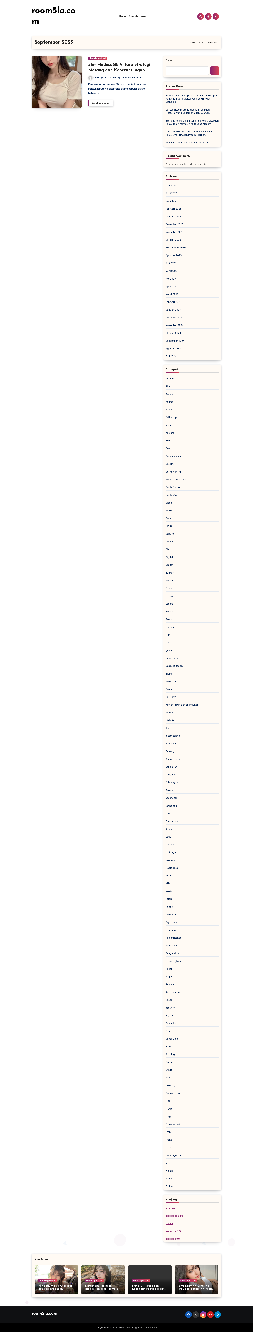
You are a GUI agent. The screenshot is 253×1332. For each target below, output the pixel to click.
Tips (168, 1101)
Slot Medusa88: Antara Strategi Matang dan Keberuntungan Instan (119, 70)
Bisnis (169, 502)
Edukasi (170, 572)
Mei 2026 (171, 201)
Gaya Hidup (172, 658)
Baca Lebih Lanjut (101, 103)
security (170, 1007)
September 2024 (175, 340)
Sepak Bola (172, 1038)
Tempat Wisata (174, 1093)
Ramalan (170, 984)
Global (169, 673)
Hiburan (170, 712)
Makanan (171, 860)
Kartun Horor (173, 759)
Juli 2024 (171, 356)
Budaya (170, 533)
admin (96, 77)
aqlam (169, 409)
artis (168, 425)
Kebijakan (171, 774)
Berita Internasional (177, 479)
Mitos (169, 883)
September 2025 (176, 247)
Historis (170, 720)
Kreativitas (172, 821)
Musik (169, 899)
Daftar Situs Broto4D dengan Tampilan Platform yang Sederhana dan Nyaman (188, 111)
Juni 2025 (171, 271)
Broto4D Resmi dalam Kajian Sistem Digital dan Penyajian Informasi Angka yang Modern (192, 122)
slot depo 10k (173, 1238)
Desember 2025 (174, 224)
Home (123, 16)
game (169, 650)
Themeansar (150, 1327)
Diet (168, 549)
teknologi (171, 1085)
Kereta (169, 790)
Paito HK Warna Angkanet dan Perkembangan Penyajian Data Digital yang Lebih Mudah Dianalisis (191, 98)
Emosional (171, 596)
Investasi (171, 743)
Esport (169, 603)
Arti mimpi (171, 417)
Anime (169, 394)
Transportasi (173, 1124)
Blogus (135, 1327)
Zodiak (169, 1186)
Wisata (169, 1170)
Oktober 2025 (173, 239)
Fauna (169, 619)
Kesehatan (172, 798)
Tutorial (170, 1147)
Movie (169, 891)
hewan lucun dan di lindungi (182, 704)
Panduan (171, 930)
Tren (168, 1132)
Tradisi (169, 1108)
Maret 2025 (172, 294)
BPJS (169, 526)
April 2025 (171, 286)
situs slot (171, 1208)
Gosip (169, 689)
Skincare (170, 1062)
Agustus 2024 (174, 348)
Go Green (171, 681)
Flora (168, 642)
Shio (168, 1046)
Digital (169, 557)
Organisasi (171, 922)
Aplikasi (170, 401)
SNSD (169, 1069)
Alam (168, 386)
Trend (169, 1139)
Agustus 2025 (174, 255)
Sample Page (137, 16)
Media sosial (172, 868)
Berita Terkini (173, 487)
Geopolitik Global (175, 666)
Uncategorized (97, 58)
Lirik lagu (171, 852)
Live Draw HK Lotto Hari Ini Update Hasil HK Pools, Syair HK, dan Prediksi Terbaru (190, 133)
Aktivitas (171, 378)
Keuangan (171, 805)
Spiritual (170, 1077)
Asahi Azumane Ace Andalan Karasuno (187, 142)
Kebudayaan (173, 782)
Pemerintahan (174, 937)
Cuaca (169, 541)
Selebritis (171, 1023)
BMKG (169, 510)
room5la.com (44, 1313)
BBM (168, 440)
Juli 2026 (171, 185)
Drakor (169, 565)
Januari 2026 (173, 216)
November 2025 (174, 232)
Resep (169, 1000)
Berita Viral (172, 495)
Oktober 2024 (173, 333)
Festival (170, 627)
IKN (167, 728)
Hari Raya (171, 697)
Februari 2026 (174, 208)
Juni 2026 (171, 193)
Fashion (170, 611)
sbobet (169, 1223)
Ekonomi (170, 580)
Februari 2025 (173, 302)
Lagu (168, 836)
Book (168, 518)
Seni (168, 1031)
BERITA (170, 464)
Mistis (169, 875)
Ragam (169, 976)
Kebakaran (171, 767)
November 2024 (175, 325)
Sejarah (170, 1015)
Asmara (170, 432)
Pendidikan (172, 945)
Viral (168, 1163)
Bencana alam (174, 456)
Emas (169, 588)
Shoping (170, 1054)
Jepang (170, 751)
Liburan (170, 844)
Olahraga (171, 914)
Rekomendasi (173, 992)
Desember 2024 (174, 317)
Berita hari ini (173, 471)
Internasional (173, 735)
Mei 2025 (171, 278)
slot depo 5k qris (174, 1215)
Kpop (168, 813)
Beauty (170, 448)
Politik (169, 968)
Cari (169, 60)
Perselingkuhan (174, 961)
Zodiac (169, 1178)
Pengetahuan (173, 953)
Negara (170, 906)
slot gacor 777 (173, 1231)
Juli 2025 (171, 263)
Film (168, 634)
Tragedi (170, 1116)
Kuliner (169, 829)
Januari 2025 (173, 309)
